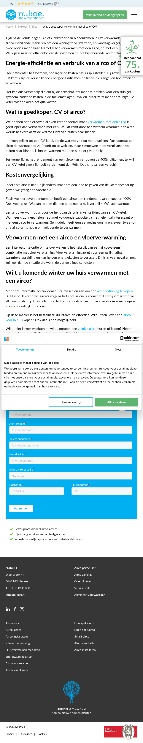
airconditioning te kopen (115, 291)
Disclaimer (26, 734)
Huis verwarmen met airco (23, 649)
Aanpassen (68, 402)
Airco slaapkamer (17, 670)
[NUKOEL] (25, 14)
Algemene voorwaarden (89, 594)
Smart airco (81, 636)
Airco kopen (13, 623)
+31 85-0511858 (19, 588)
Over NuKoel (82, 581)
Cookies (42, 734)
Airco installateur (17, 636)
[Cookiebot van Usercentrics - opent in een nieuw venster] (122, 339)
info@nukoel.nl (15, 594)
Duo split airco (83, 623)
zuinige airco (87, 328)
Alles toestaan (116, 402)
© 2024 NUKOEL (16, 727)
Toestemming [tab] (25, 349)
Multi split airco (84, 629)
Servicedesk (82, 588)
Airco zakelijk (83, 574)
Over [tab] (118, 349)
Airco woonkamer (17, 663)
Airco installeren (85, 649)
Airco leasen (14, 629)
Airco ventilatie (84, 643)
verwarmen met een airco (107, 122)
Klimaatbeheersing (18, 643)
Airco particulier (85, 568)
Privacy (10, 734)
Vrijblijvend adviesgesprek (105, 15)
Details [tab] (71, 349)
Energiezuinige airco (19, 656)
